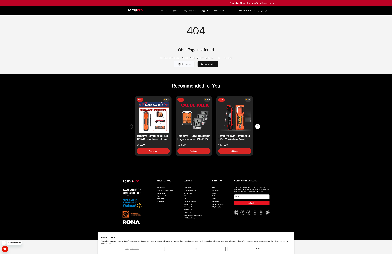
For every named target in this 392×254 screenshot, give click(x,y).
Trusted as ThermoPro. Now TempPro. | (248, 3)
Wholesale (215, 201)
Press (214, 198)
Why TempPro (216, 207)
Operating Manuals (190, 201)
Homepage (186, 64)
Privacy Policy (106, 243)
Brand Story (215, 190)
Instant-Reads (161, 193)
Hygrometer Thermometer (165, 196)
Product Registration (190, 190)
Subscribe (251, 203)
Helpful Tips (188, 204)
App (213, 187)
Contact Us (187, 187)
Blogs (214, 193)
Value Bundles (161, 187)
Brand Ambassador (218, 204)
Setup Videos (188, 196)
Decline (258, 249)
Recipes (214, 196)
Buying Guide (188, 193)
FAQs (185, 198)
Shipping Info (188, 207)
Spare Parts (161, 201)
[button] (257, 10)
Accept (195, 249)
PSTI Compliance (189, 218)
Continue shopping (207, 64)
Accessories (161, 198)
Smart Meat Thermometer (165, 190)
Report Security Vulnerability (193, 215)
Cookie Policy (188, 212)
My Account (219, 11)
